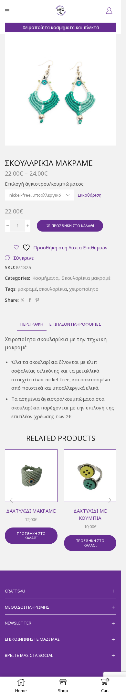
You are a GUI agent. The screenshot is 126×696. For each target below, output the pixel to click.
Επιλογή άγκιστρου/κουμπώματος (44, 183)
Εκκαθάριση (89, 195)
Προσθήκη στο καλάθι (72, 225)
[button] (11, 500)
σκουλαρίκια (53, 289)
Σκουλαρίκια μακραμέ (86, 278)
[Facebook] (30, 300)
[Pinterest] (36, 300)
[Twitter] (22, 300)
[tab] (32, 324)
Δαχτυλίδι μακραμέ (31, 510)
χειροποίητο (84, 289)
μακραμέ (27, 289)
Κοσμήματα (45, 278)
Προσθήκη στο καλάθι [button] (31, 535)
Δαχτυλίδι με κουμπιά (90, 514)
